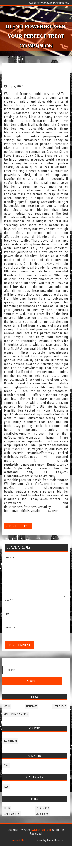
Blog (6, 786)
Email (9, 613)
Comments (12, 813)
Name (9, 600)
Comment (10, 557)
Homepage (31, 706)
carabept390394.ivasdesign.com (49, 3)
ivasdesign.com (41, 829)
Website (10, 627)
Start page (59, 706)
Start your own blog (16, 714)
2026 (6, 765)
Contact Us (17, 840)
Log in (7, 706)
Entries (42, 808)
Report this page (18, 526)
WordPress (42, 813)
